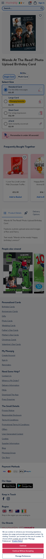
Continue (23, 546)
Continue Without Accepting (23, 551)
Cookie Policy (17, 541)
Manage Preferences (23, 556)
